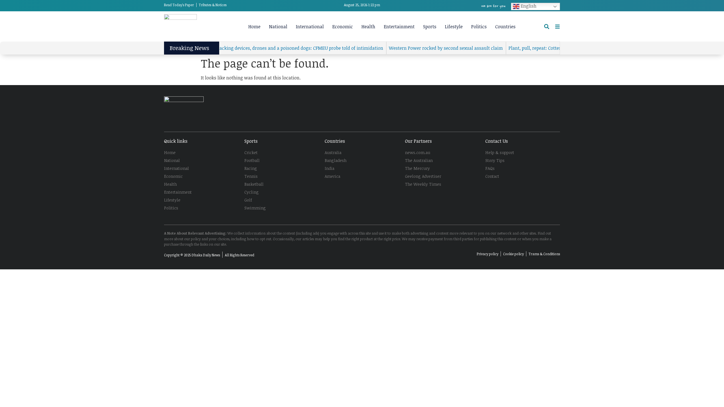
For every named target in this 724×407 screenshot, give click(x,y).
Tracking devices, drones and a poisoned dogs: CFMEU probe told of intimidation (291, 48)
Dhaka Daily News (206, 255)
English (528, 6)
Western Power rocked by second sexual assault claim (438, 48)
